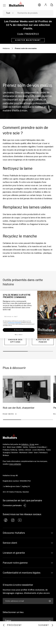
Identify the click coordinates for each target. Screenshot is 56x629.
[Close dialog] (54, 293)
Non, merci (18, 334)
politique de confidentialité (14, 322)
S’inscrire (18, 330)
